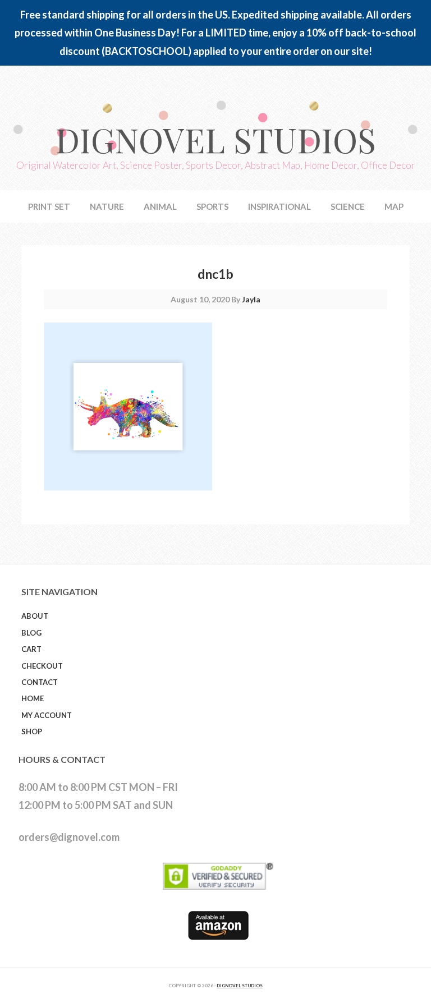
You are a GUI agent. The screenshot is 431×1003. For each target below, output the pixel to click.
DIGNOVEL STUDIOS (240, 985)
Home (32, 698)
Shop (31, 731)
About (34, 615)
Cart (31, 649)
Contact (39, 682)
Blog (31, 632)
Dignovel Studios (215, 139)
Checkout (42, 665)
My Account (46, 715)
